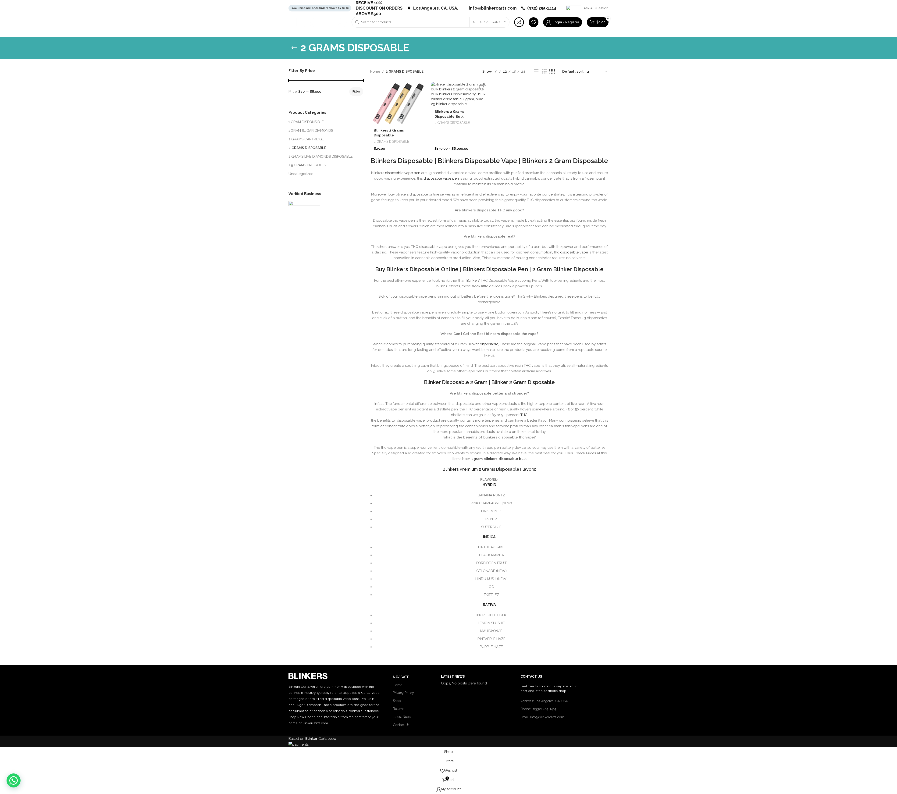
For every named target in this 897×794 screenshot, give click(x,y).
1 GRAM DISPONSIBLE (306, 122)
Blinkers (472, 280)
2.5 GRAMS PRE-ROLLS (307, 165)
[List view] (536, 71)
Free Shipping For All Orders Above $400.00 (320, 8)
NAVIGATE (401, 677)
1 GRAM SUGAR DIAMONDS (310, 130)
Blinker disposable (483, 344)
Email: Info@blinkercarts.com (542, 717)
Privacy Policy (403, 693)
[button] (489, 393)
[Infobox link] (432, 8)
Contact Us (401, 725)
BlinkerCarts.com (315, 723)
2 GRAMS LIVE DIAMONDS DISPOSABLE (320, 156)
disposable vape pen (402, 173)
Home (375, 71)
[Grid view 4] (552, 71)
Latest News (402, 717)
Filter (356, 91)
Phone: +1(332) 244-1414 (538, 709)
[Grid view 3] (544, 71)
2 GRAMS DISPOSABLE (307, 148)
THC (523, 415)
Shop (397, 701)
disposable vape (574, 252)
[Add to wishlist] (420, 87)
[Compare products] (519, 22)
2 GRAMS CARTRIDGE (306, 139)
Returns (398, 709)
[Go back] (294, 48)
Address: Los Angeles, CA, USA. (544, 701)
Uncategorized (300, 174)
